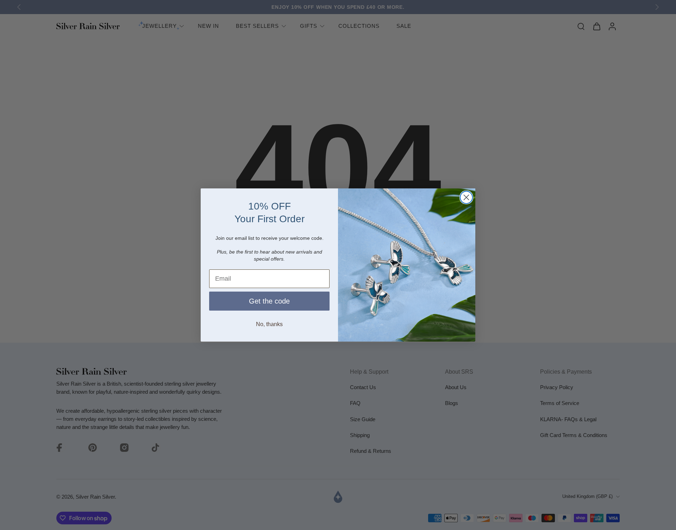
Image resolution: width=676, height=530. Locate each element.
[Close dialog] (466, 197)
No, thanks (269, 324)
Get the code (269, 301)
